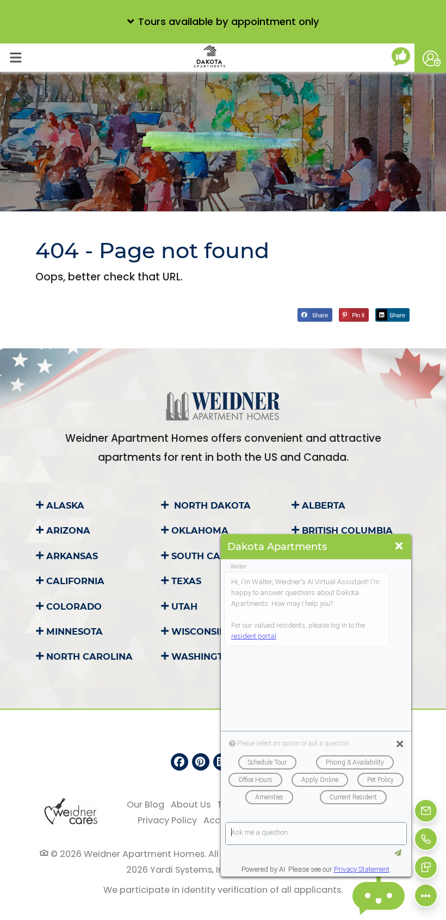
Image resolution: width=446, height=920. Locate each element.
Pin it (357, 314)
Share (319, 314)
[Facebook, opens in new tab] (179, 762)
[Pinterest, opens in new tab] (200, 762)
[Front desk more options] (426, 896)
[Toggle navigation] (15, 57)
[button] (223, 21)
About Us (190, 804)
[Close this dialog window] (399, 546)
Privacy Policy (167, 820)
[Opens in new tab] (403, 56)
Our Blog (145, 804)
